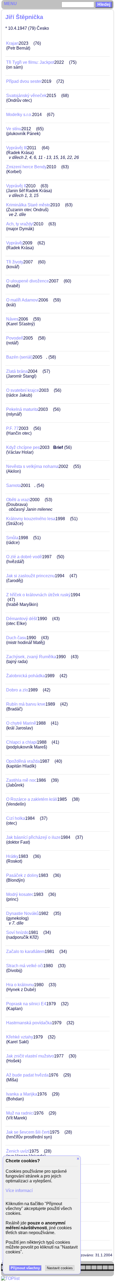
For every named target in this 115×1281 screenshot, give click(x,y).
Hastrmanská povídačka (29, 1023)
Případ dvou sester (24, 81)
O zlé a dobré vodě (24, 556)
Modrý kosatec (20, 894)
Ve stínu (13, 128)
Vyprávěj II (16, 186)
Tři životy (14, 262)
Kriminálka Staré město (28, 205)
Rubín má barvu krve (25, 704)
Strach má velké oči (24, 965)
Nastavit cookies (60, 1268)
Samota (13, 485)
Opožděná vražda (23, 761)
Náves (12, 319)
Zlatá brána (17, 371)
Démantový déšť (21, 618)
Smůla (12, 537)
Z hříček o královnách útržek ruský (38, 595)
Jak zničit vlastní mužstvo (30, 1056)
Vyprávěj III (16, 148)
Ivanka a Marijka (21, 1094)
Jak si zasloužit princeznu (30, 576)
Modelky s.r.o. (19, 114)
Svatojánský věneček (26, 95)
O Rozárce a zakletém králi (31, 799)
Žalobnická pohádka (25, 675)
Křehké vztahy (19, 1037)
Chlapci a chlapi (21, 742)
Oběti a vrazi (18, 499)
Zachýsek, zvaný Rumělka (31, 656)
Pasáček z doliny (22, 875)
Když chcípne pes (23, 447)
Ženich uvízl (17, 1151)
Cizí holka (15, 818)
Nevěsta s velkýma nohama (32, 466)
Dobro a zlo (17, 690)
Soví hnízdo (17, 932)
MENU (10, 3)
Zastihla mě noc (21, 780)
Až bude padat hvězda (27, 1075)
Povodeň (14, 338)
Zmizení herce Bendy (26, 167)
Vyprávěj (14, 243)
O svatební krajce (22, 390)
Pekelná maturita (22, 409)
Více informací (19, 1190)
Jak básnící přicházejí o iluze (33, 837)
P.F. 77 (12, 428)
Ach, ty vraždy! (20, 224)
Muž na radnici (20, 1113)
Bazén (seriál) (19, 357)
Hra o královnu (20, 984)
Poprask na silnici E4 (26, 1003)
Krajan (12, 43)
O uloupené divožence (27, 281)
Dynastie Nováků (22, 913)
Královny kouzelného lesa (30, 518)
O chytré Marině (21, 723)
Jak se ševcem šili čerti (28, 1132)
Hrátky (12, 856)
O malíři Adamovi (22, 300)
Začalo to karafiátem (25, 951)
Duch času (16, 637)
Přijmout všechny (25, 1268)
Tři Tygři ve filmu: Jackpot (30, 62)
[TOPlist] (10, 1278)
